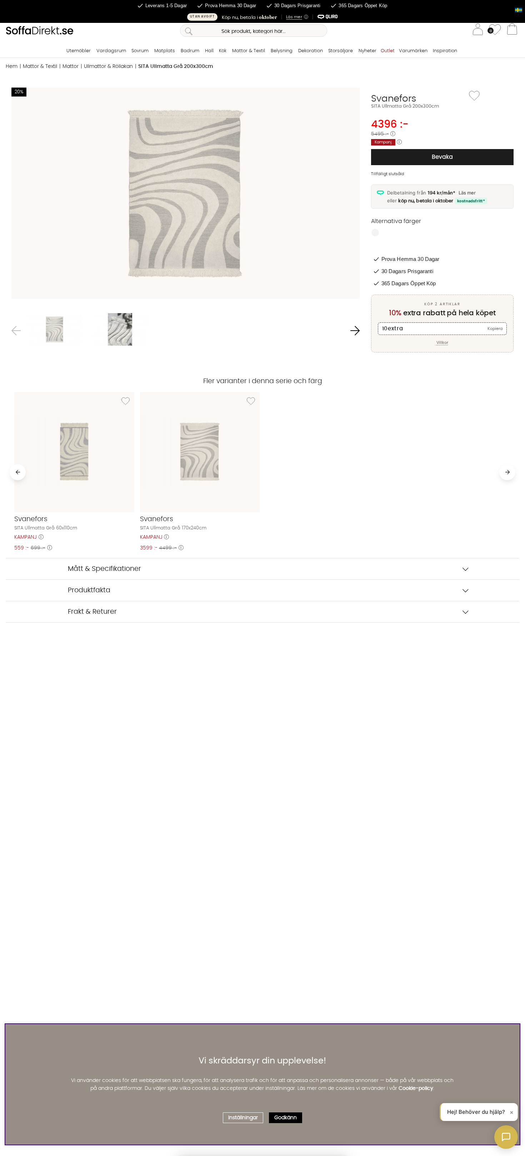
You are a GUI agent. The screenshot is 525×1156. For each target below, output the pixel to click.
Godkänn (285, 1117)
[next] (507, 472)
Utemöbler (78, 51)
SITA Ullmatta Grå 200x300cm (175, 66)
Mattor (70, 66)
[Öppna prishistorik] (392, 134)
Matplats (164, 51)
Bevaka (442, 157)
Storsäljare (340, 51)
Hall (209, 51)
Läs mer (467, 193)
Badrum (190, 51)
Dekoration (310, 51)
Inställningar (243, 1117)
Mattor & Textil (248, 51)
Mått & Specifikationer (104, 568)
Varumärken (413, 51)
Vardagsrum (111, 51)
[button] (262, 17)
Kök (222, 51)
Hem (12, 66)
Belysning (281, 51)
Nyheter (367, 51)
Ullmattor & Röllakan (108, 66)
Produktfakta (89, 590)
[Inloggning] (478, 30)
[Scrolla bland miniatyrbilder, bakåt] (16, 331)
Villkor (442, 343)
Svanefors (393, 98)
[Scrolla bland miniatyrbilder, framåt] (355, 331)
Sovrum (140, 51)
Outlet (388, 51)
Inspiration (445, 51)
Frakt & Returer (92, 611)
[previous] (18, 472)
